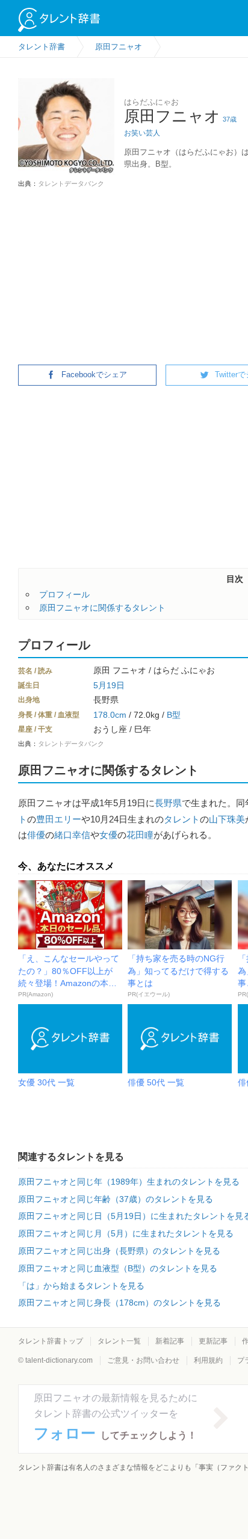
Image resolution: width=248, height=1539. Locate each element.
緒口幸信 (72, 835)
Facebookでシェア (94, 374)
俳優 (36, 835)
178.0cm (109, 715)
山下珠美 (227, 819)
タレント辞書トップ (50, 1341)
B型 (174, 715)
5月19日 (109, 685)
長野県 (168, 803)
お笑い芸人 (142, 133)
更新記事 (213, 1341)
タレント (182, 819)
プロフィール (64, 594)
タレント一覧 (119, 1341)
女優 (108, 835)
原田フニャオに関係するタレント (102, 607)
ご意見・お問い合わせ (143, 1360)
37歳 (230, 119)
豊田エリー (58, 819)
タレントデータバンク (71, 183)
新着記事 (169, 1341)
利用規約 (208, 1360)
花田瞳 (139, 835)
